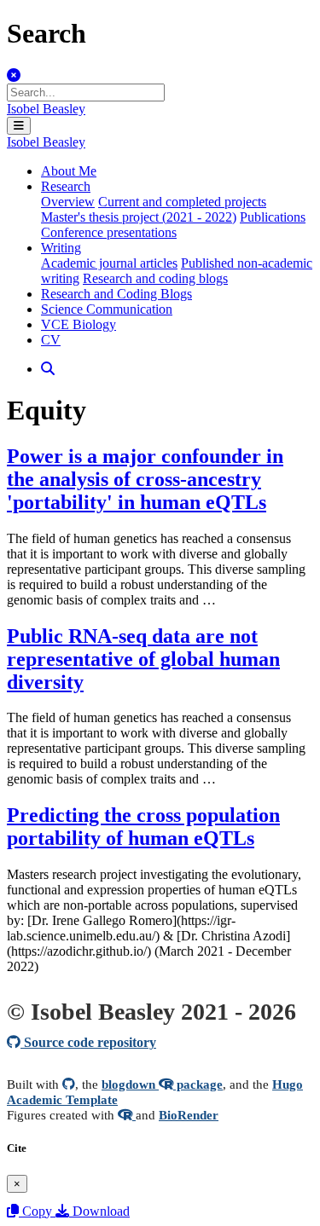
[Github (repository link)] (68, 1084)
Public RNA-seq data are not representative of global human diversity (143, 659)
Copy (37, 1211)
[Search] (48, 368)
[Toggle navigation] (19, 126)
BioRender (188, 1114)
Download (99, 1211)
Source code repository (88, 1042)
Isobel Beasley (46, 108)
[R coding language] (127, 1114)
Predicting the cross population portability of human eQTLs (143, 826)
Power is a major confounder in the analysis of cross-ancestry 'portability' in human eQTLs (145, 479)
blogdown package (162, 1084)
